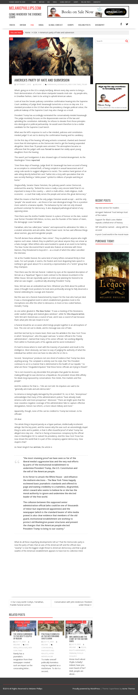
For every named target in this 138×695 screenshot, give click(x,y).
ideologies (23, 647)
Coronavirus (47, 647)
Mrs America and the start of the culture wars (78, 639)
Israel (55, 2)
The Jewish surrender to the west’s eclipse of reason (22, 636)
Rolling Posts (85, 2)
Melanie (38, 84)
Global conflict (65, 2)
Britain (41, 2)
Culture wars (19, 622)
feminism (72, 653)
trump (84, 84)
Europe (76, 2)
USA (48, 2)
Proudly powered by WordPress (86, 688)
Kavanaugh (62, 84)
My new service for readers (107, 207)
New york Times (74, 84)
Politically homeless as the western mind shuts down (50, 636)
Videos (34, 2)
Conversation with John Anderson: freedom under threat (73, 603)
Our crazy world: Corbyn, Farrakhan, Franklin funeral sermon (27, 603)
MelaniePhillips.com (25, 8)
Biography (97, 2)
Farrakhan (52, 84)
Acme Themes (128, 688)
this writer (75, 314)
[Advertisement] (37, 573)
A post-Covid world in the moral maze (111, 234)
